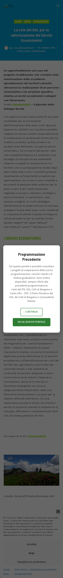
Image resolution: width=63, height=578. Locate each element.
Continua (31, 312)
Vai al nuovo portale (32, 322)
